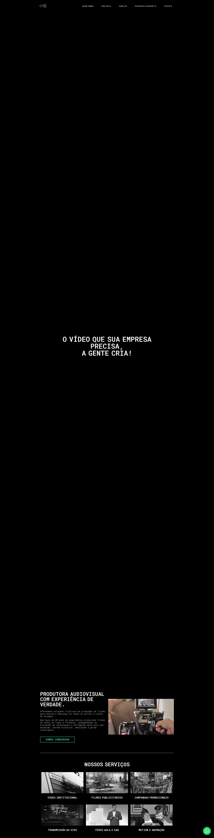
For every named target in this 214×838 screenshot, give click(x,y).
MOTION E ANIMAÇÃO (151, 830)
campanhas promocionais (152, 797)
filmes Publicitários (107, 797)
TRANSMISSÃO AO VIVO (62, 830)
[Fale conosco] (207, 831)
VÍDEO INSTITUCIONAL (62, 797)
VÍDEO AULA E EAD (107, 830)
